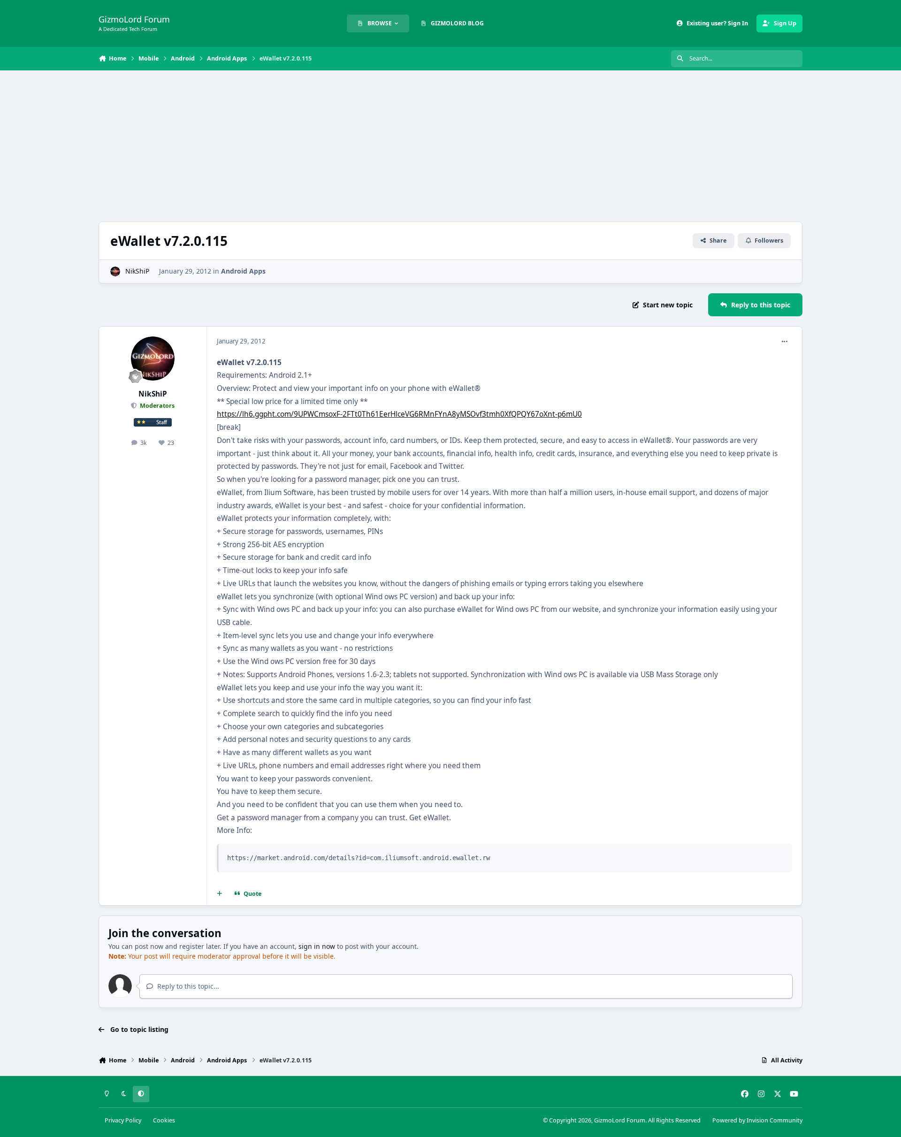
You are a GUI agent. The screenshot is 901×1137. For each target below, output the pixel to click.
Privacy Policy (123, 1120)
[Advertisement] (450, 146)
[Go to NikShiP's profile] (115, 271)
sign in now (316, 946)
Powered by (757, 1120)
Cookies (164, 1120)
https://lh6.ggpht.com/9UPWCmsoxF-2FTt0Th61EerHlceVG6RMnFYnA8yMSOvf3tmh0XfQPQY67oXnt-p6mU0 (399, 414)
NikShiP (137, 271)
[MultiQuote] (220, 893)
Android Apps (243, 271)
